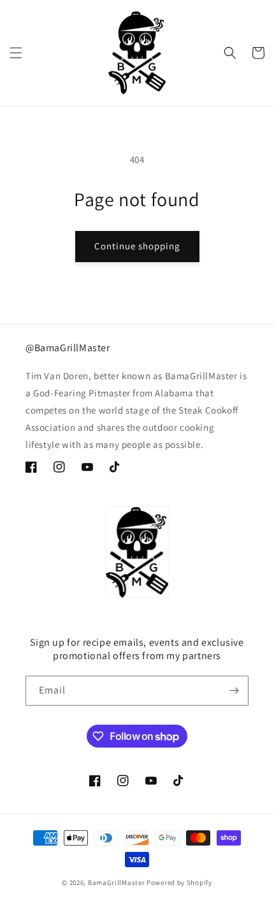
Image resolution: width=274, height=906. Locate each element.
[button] (16, 53)
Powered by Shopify (179, 882)
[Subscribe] (234, 691)
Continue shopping (137, 246)
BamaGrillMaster (116, 882)
